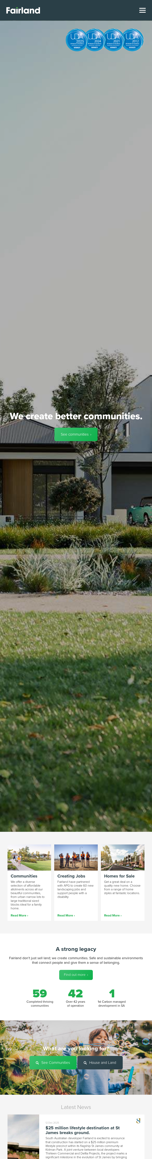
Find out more (75, 975)
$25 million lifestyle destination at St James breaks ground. (83, 1130)
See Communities (55, 1062)
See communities (75, 434)
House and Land (102, 1062)
